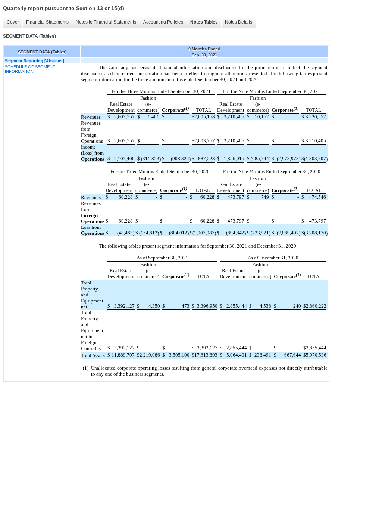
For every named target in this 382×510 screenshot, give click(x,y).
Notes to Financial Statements (106, 22)
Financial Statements (47, 22)
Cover (13, 22)
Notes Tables (204, 22)
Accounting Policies (163, 22)
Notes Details (238, 22)
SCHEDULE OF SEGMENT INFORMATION (30, 69)
